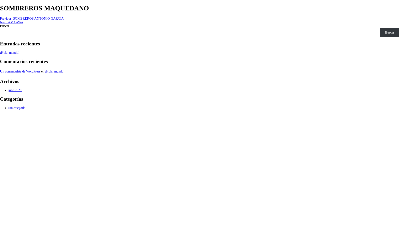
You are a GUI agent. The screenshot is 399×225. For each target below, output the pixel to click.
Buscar (4, 26)
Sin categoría (16, 108)
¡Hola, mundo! (9, 52)
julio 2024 (15, 90)
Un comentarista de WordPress (20, 71)
